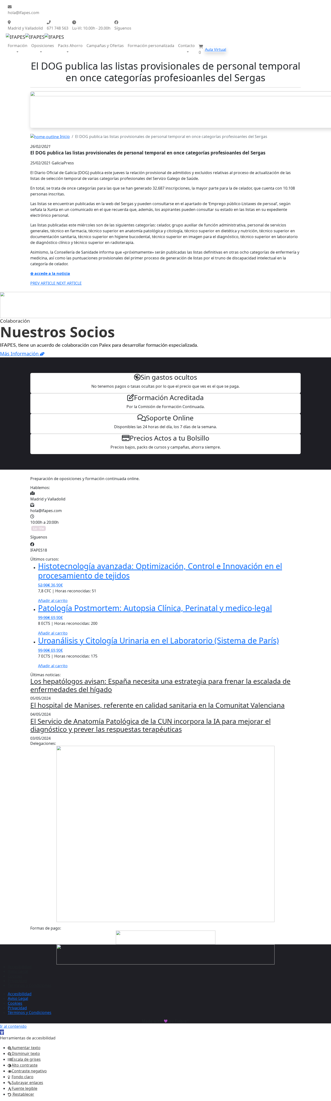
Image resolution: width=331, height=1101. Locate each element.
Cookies (15, 976)
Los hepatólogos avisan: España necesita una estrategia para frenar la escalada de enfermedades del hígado (160, 685)
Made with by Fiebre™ (165, 1021)
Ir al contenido (13, 1026)
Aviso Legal (18, 971)
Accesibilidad (20, 966)
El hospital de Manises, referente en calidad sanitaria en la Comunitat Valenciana (157, 705)
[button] (2, 1032)
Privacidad (17, 980)
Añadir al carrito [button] (53, 600)
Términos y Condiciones (29, 985)
